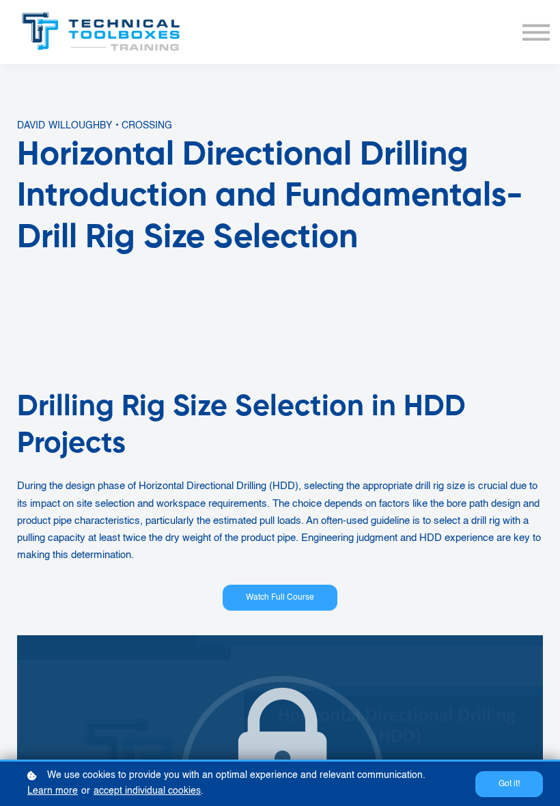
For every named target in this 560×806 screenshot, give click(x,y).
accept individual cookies (147, 791)
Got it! (509, 784)
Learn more (52, 791)
